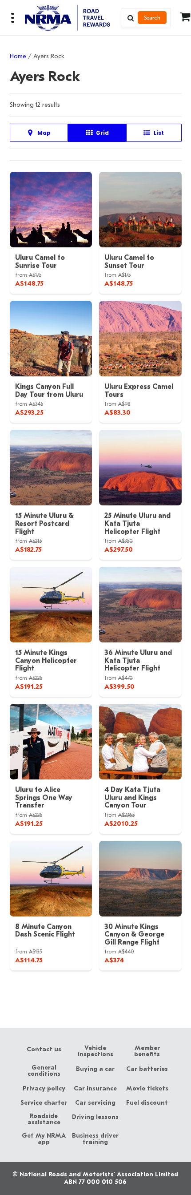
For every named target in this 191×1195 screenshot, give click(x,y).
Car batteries (147, 1069)
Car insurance (95, 1089)
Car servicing (95, 1103)
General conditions (44, 1071)
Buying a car (95, 1069)
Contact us (44, 1049)
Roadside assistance (44, 1119)
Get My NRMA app (44, 1139)
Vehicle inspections (95, 1051)
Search (152, 17)
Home (18, 56)
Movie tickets (147, 1089)
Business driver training (95, 1139)
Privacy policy (44, 1089)
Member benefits (147, 1051)
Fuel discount (147, 1103)
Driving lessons (95, 1117)
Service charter (43, 1103)
